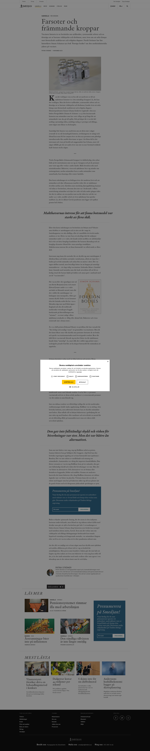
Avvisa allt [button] (82, 382)
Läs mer (79, 372)
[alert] (75, 375)
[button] (75, 387)
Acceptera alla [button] (68, 382)
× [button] (107, 361)
